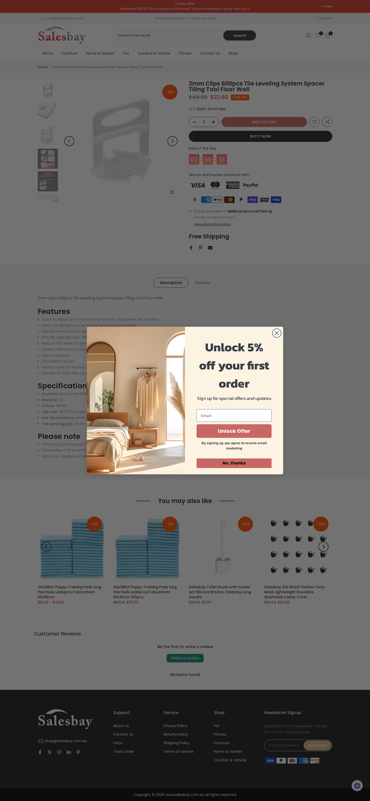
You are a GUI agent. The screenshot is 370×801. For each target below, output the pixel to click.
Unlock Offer (234, 431)
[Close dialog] (276, 333)
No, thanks (234, 463)
